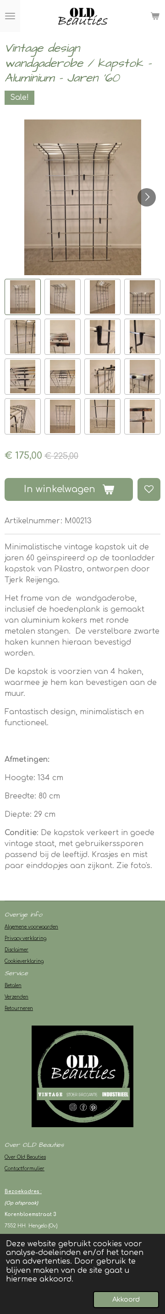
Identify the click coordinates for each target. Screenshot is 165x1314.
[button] (23, 297)
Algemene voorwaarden (31, 926)
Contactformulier (24, 1168)
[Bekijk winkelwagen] (155, 16)
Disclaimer (16, 949)
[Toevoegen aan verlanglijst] (149, 489)
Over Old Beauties (25, 1157)
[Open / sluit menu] (10, 16)
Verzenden (16, 996)
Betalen (13, 985)
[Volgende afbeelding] (147, 197)
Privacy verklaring (25, 938)
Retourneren (19, 1008)
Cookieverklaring (24, 961)
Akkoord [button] (126, 1299)
